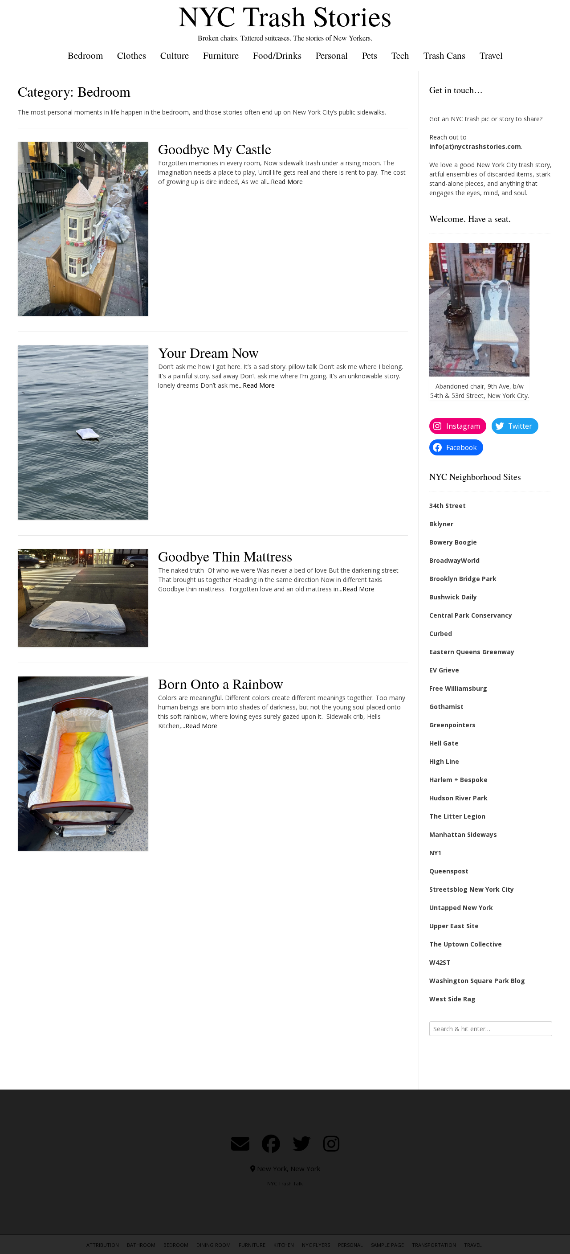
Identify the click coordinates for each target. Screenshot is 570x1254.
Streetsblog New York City (471, 889)
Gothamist (446, 706)
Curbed (440, 633)
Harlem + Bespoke (458, 779)
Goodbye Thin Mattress (225, 556)
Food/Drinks (277, 55)
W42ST (440, 962)
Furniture (221, 55)
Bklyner (441, 524)
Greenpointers (452, 725)
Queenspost (448, 871)
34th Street (447, 505)
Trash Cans (444, 55)
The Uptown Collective (465, 944)
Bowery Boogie (453, 542)
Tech (400, 55)
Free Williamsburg (458, 688)
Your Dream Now (208, 352)
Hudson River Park (458, 798)
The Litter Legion (457, 816)
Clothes (131, 55)
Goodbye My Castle (214, 148)
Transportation (434, 1245)
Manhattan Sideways (463, 834)
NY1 (435, 852)
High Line (444, 761)
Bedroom (85, 55)
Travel (491, 55)
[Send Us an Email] (240, 1144)
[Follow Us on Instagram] (331, 1144)
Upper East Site (454, 926)
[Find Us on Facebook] (271, 1144)
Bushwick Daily (453, 597)
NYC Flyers (316, 1245)
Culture (174, 55)
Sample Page (387, 1245)
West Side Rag (452, 999)
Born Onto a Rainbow (220, 683)
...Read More (285, 181)
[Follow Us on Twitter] (302, 1144)
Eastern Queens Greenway (471, 651)
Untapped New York (461, 907)
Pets (369, 55)
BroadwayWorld (454, 560)
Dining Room (213, 1245)
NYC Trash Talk (285, 1183)
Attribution (102, 1245)
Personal (332, 55)
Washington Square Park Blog (477, 980)
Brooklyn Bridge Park (463, 578)
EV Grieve (444, 670)
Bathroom (141, 1245)
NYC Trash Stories (285, 16)
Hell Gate (444, 743)
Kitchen (283, 1245)
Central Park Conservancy (470, 615)
